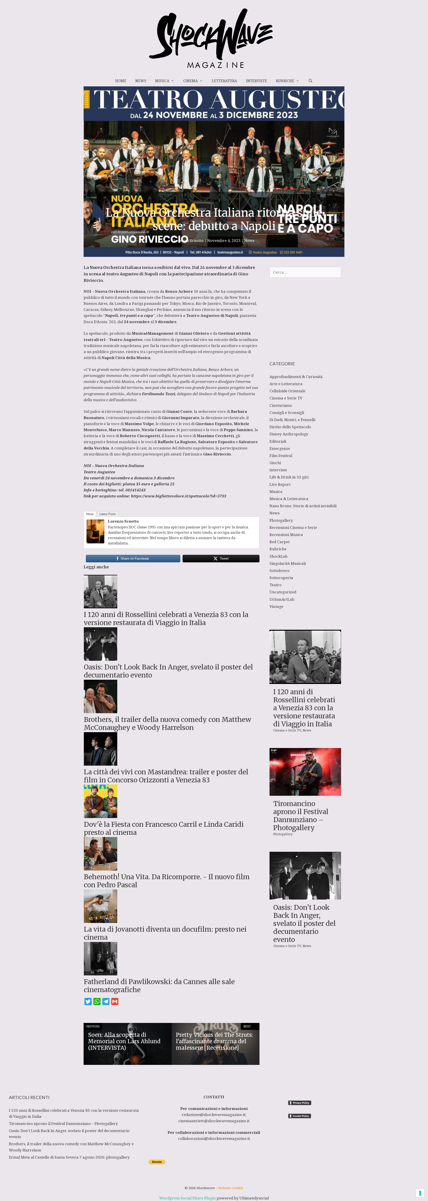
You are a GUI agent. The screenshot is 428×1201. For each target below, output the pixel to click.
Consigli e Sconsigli (287, 412)
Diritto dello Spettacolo (290, 426)
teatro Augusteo (122, 273)
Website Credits (230, 1188)
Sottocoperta (281, 577)
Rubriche (285, 80)
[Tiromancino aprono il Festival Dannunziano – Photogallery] (305, 792)
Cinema (190, 80)
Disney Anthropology (289, 433)
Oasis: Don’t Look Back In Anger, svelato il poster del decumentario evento (304, 923)
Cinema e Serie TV (286, 398)
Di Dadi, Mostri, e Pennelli (292, 419)
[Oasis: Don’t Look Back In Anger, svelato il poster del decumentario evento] (305, 896)
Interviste (256, 80)
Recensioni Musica (286, 534)
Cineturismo (281, 405)
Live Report (280, 484)
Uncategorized (283, 591)
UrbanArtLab (282, 599)
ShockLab (279, 556)
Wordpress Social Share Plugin (188, 1198)
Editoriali (278, 441)
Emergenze (280, 448)
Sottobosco (280, 570)
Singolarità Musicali (288, 563)
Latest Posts (107, 514)
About (90, 514)
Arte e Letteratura (286, 383)
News (140, 80)
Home (120, 80)
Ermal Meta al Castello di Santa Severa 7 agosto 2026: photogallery (69, 1157)
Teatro (276, 584)
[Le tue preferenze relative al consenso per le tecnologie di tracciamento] (420, 1193)
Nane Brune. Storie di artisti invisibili (303, 505)
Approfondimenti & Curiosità (296, 376)
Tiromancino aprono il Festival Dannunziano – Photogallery (300, 815)
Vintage (276, 606)
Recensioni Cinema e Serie (293, 527)
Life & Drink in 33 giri (289, 477)
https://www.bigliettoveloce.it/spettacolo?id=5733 (178, 496)
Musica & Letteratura (289, 498)
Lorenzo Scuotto (123, 521)
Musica (162, 80)
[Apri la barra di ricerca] (310, 80)
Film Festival (281, 455)
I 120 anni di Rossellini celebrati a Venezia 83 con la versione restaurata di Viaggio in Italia (304, 708)
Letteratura (224, 80)
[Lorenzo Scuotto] (95, 541)
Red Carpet (280, 541)
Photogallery (281, 520)
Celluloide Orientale (287, 390)
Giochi (275, 462)
